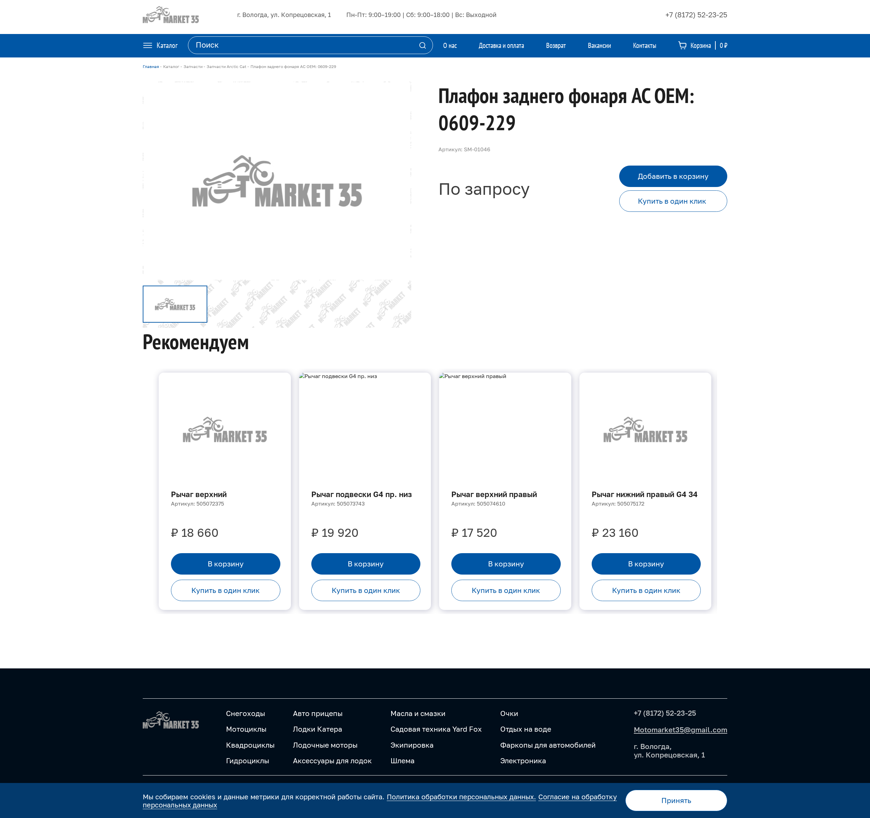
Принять (676, 800)
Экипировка (412, 744)
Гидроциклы (247, 760)
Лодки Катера (317, 729)
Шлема (402, 760)
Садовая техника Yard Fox (436, 729)
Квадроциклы (250, 744)
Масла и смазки (418, 713)
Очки (509, 713)
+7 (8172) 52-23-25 (696, 14)
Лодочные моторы (325, 744)
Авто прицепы (318, 713)
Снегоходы (245, 713)
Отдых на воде (525, 729)
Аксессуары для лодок (332, 760)
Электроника (523, 760)
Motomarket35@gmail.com (680, 729)
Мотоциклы (246, 729)
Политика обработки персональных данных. (461, 797)
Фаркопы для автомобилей (548, 744)
